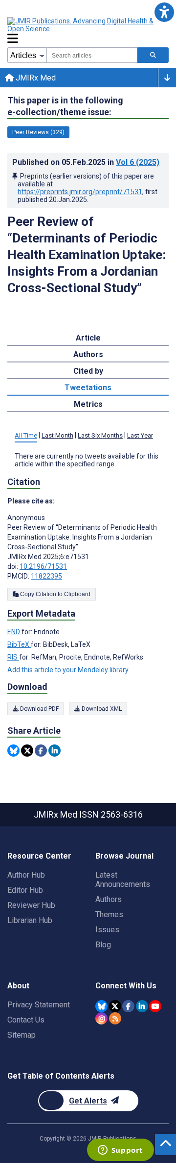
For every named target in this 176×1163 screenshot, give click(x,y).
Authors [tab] (88, 354)
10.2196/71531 (43, 566)
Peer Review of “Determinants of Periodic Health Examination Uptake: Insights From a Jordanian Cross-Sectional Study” (86, 254)
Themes (109, 914)
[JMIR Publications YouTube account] (155, 1006)
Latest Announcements (122, 879)
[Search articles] (153, 55)
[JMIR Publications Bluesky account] (101, 1006)
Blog (103, 944)
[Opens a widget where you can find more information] (120, 1151)
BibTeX (19, 644)
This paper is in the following (65, 106)
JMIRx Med (35, 77)
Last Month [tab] (57, 435)
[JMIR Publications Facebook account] (128, 1006)
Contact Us (25, 1019)
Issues (107, 929)
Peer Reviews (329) (38, 132)
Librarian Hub (29, 920)
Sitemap (21, 1035)
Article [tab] (88, 337)
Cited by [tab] (88, 371)
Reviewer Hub (31, 905)
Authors (108, 899)
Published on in (85, 162)
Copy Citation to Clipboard (54, 594)
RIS (13, 657)
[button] (164, 12)
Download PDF (39, 708)
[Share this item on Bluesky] (13, 750)
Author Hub (26, 875)
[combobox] (91, 55)
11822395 (46, 576)
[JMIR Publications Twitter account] (115, 1006)
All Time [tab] (26, 435)
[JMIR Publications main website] (88, 25)
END (14, 632)
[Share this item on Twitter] (27, 750)
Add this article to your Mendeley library (68, 670)
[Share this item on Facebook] (41, 750)
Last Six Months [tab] (100, 435)
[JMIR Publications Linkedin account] (142, 1006)
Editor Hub (25, 890)
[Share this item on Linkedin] (54, 750)
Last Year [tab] (140, 435)
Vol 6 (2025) (137, 162)
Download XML (101, 708)
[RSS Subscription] (115, 1018)
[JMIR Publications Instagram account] (101, 1018)
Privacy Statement (38, 1004)
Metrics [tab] (88, 404)
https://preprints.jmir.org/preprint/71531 (80, 192)
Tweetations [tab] (88, 387)
